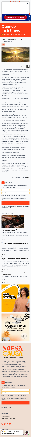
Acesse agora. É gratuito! (15, 17)
